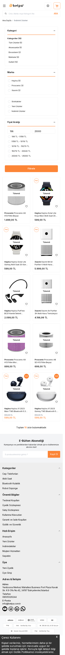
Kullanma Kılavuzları (12, 515)
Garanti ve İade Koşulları (14, 519)
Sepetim (6, 556)
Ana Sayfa (6, 20)
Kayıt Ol (54, 454)
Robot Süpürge (10, 488)
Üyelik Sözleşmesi (11, 505)
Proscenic (9, 213)
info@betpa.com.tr (11, 603)
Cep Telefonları (10, 473)
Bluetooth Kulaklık (11, 483)
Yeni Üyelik (7, 568)
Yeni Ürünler (8, 541)
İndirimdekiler (9, 546)
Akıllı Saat (7, 478)
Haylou (38, 213)
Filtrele (31, 168)
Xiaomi (38, 262)
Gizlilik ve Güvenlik (11, 524)
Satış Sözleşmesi (10, 510)
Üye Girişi (7, 573)
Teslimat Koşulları (10, 500)
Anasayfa (7, 536)
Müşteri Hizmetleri (11, 551)
